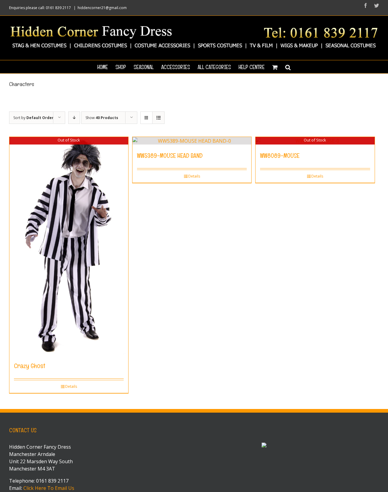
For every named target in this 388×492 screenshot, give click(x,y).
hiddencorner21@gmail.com (102, 7)
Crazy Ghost (29, 365)
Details (71, 386)
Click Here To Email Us (48, 488)
